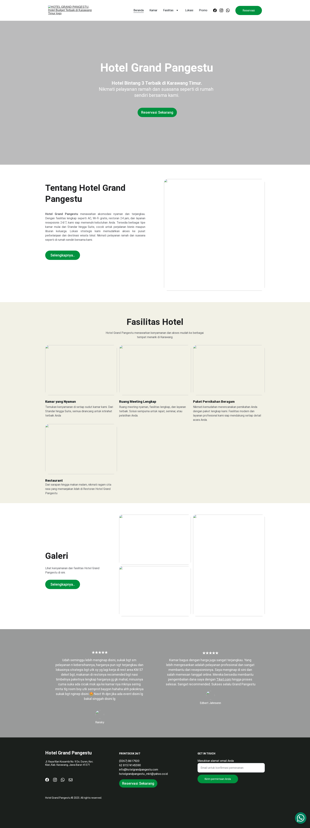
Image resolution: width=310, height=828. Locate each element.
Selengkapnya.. (62, 255)
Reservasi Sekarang (157, 112)
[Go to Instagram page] (223, 10)
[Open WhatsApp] (300, 818)
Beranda (138, 10)
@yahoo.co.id (159, 774)
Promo (203, 10)
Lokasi (189, 10)
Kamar (153, 10)
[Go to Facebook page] (216, 10)
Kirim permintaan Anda (218, 779)
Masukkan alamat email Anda (216, 760)
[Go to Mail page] (70, 780)
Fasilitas (168, 10)
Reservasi (249, 10)
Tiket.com (223, 679)
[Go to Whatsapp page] (228, 10)
